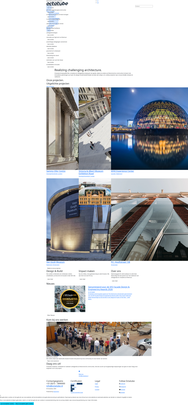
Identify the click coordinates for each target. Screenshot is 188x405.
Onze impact (52, 16)
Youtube (122, 389)
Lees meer (50, 279)
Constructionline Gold (77, 392)
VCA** (72, 385)
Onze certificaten (53, 22)
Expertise (49, 8)
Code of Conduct (53, 23)
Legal (96, 384)
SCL (72, 391)
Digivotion (56, 391)
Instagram (123, 386)
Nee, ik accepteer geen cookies (24, 403)
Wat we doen (52, 15)
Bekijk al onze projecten (54, 268)
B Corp (72, 389)
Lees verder (50, 35)
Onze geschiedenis (54, 18)
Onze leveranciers (54, 20)
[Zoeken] (136, 8)
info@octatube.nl (54, 385)
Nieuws (48, 29)
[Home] (57, 3)
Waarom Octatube (54, 13)
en (98, 2)
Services (48, 9)
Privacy (97, 386)
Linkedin (122, 392)
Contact (48, 30)
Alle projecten (50, 86)
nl (97, 1)
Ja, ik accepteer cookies (7, 403)
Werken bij (49, 27)
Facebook (122, 384)
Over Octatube (50, 11)
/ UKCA (73, 387)
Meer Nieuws (51, 315)
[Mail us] (79, 371)
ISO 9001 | (76, 384)
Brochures (52, 25)
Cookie (97, 389)
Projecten (49, 6)
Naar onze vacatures (53, 361)
